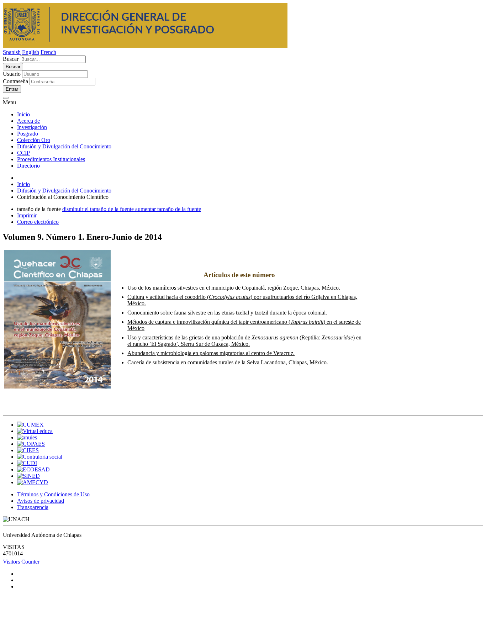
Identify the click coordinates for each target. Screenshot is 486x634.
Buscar (11, 59)
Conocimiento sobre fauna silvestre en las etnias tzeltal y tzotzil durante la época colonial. (227, 313)
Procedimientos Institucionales (51, 159)
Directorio (28, 166)
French (48, 52)
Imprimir (27, 215)
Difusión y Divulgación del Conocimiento (64, 146)
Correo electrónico (38, 222)
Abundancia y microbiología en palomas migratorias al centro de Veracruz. (211, 353)
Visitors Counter (21, 562)
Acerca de (28, 121)
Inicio (23, 114)
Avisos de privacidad (40, 501)
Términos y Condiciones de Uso (53, 494)
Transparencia (32, 507)
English (30, 52)
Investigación (32, 127)
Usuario (12, 74)
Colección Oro (33, 140)
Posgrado (27, 134)
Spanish (12, 52)
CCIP (23, 153)
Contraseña (15, 81)
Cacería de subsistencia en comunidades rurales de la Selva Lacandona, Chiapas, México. (227, 362)
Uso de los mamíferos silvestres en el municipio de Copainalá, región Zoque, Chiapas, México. (233, 288)
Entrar (12, 89)
